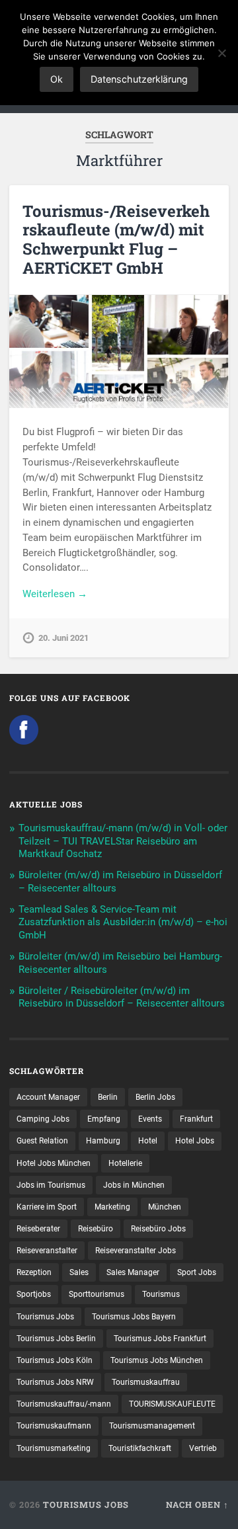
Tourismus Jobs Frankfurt (160, 1338)
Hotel (147, 1140)
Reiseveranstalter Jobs (135, 1250)
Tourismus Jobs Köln (55, 1360)
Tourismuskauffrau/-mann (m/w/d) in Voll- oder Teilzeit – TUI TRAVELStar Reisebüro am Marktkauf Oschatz (123, 841)
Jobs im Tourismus (51, 1185)
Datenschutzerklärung (139, 79)
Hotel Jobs (194, 1140)
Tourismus (161, 1294)
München (164, 1207)
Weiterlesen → (54, 594)
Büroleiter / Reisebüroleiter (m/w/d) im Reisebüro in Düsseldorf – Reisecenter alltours (122, 997)
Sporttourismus (96, 1294)
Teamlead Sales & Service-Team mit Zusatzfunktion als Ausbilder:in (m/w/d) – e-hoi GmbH (123, 922)
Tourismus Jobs (45, 1316)
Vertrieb (203, 1448)
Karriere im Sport (47, 1207)
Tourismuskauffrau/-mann (64, 1404)
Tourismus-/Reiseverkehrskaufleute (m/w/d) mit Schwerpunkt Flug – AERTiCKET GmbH (116, 239)
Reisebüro (95, 1228)
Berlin (108, 1097)
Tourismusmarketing (54, 1448)
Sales (79, 1272)
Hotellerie (125, 1163)
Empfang (103, 1119)
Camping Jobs (43, 1119)
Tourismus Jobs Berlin (56, 1338)
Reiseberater (38, 1228)
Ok (56, 79)
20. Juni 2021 (63, 638)
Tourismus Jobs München (156, 1360)
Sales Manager (132, 1272)
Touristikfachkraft (139, 1448)
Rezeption (34, 1272)
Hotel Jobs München (54, 1163)
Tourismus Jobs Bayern (134, 1316)
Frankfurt (196, 1119)
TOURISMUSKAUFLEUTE (172, 1404)
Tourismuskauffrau (146, 1382)
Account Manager (48, 1097)
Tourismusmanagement (152, 1425)
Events (150, 1119)
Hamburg (103, 1140)
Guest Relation (42, 1140)
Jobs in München (134, 1185)
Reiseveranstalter (47, 1250)
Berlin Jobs (155, 1097)
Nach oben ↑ (197, 1504)
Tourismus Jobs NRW (55, 1382)
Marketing (112, 1207)
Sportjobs (34, 1294)
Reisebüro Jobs (158, 1228)
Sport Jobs (196, 1272)
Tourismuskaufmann (54, 1425)
